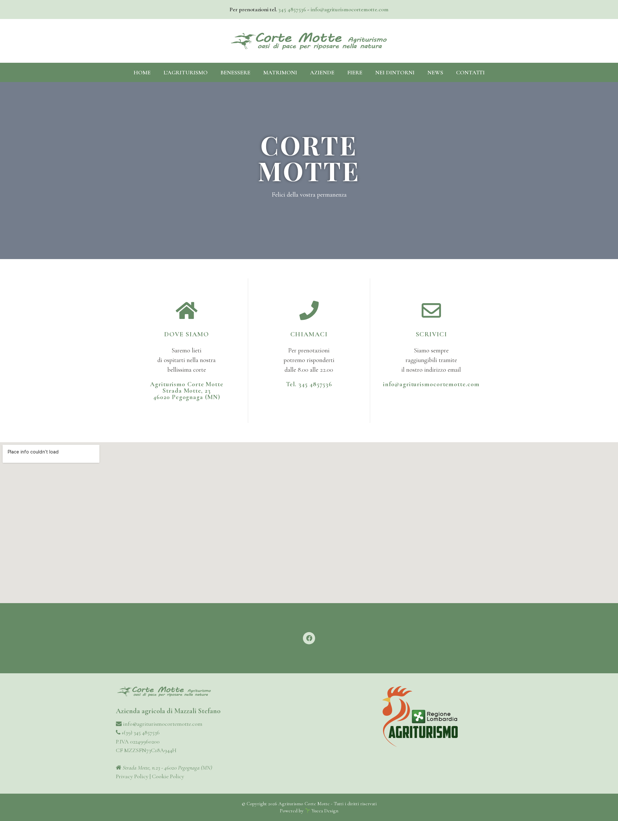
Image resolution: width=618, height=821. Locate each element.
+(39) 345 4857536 (140, 732)
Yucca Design (325, 811)
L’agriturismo (186, 72)
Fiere (354, 72)
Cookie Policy (168, 776)
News (435, 72)
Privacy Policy (132, 776)
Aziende (322, 72)
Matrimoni (280, 72)
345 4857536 (292, 9)
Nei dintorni (395, 72)
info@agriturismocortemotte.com (350, 9)
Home (142, 72)
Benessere (235, 72)
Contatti (470, 72)
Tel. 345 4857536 (309, 384)
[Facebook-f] (309, 638)
